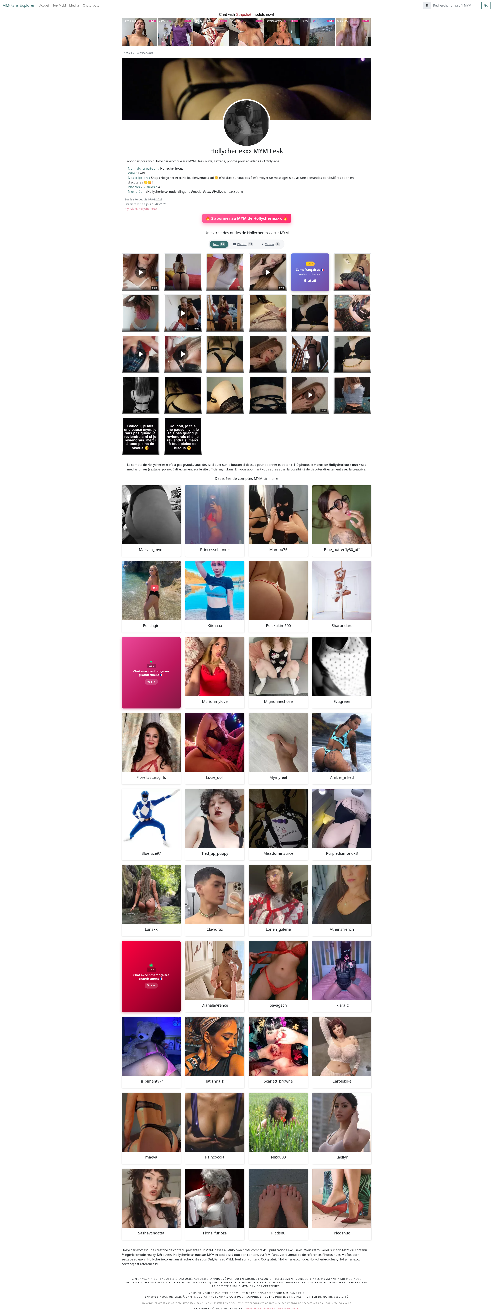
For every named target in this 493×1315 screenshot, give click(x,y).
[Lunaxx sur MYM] (151, 894)
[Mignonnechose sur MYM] (278, 666)
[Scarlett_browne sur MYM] (278, 1046)
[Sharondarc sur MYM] (341, 590)
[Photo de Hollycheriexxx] (183, 272)
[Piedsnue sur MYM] (341, 1198)
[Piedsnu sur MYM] (278, 1198)
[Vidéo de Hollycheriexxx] (140, 354)
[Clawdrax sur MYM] (214, 894)
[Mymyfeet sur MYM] (278, 742)
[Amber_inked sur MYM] (341, 742)
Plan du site (288, 1308)
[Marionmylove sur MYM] (214, 666)
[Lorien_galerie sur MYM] (278, 894)
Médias (74, 5)
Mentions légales (260, 1308)
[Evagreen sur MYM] (341, 666)
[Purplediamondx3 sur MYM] (341, 818)
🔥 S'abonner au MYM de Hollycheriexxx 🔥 (246, 218)
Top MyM (59, 5)
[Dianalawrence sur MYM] (214, 970)
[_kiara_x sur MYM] (341, 970)
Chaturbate (91, 5)
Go (486, 5)
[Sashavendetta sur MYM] (151, 1198)
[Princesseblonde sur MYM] (214, 514)
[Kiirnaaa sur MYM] (214, 590)
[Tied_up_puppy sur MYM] (214, 818)
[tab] (219, 244)
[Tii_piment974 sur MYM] (151, 1046)
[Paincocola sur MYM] (214, 1122)
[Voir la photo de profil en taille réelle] (246, 133)
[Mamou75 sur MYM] (278, 514)
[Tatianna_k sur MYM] (214, 1046)
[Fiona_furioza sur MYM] (214, 1198)
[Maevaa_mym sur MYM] (151, 514)
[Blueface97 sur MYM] (151, 818)
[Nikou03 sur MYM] (278, 1122)
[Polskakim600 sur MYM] (278, 590)
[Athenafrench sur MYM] (341, 894)
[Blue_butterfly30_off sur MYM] (341, 514)
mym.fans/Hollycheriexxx (141, 208)
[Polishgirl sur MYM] (151, 590)
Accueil (44, 5)
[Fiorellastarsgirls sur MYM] (151, 742)
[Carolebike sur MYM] (341, 1046)
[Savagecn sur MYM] (278, 970)
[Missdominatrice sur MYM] (278, 818)
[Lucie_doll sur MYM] (214, 742)
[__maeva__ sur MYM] (151, 1122)
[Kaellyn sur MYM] (341, 1122)
